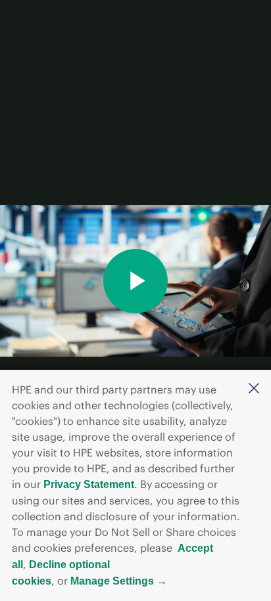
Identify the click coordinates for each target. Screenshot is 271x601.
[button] (254, 389)
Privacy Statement (88, 484)
